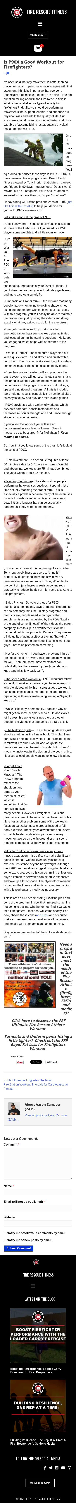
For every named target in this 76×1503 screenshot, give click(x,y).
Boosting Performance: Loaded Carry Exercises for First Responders (35, 1370)
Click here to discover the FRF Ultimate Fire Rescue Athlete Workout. (38, 1024)
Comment (11, 1144)
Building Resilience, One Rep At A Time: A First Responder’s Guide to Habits (38, 1441)
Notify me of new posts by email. (29, 1240)
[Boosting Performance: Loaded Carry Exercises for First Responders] (38, 1335)
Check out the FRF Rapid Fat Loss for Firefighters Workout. (39, 1044)
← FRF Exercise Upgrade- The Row (27, 1080)
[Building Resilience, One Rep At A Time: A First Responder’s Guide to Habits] (38, 1406)
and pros (42, 915)
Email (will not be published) (24, 1201)
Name (9, 1186)
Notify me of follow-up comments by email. (36, 1233)
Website (9, 1217)
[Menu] (40, 23)
